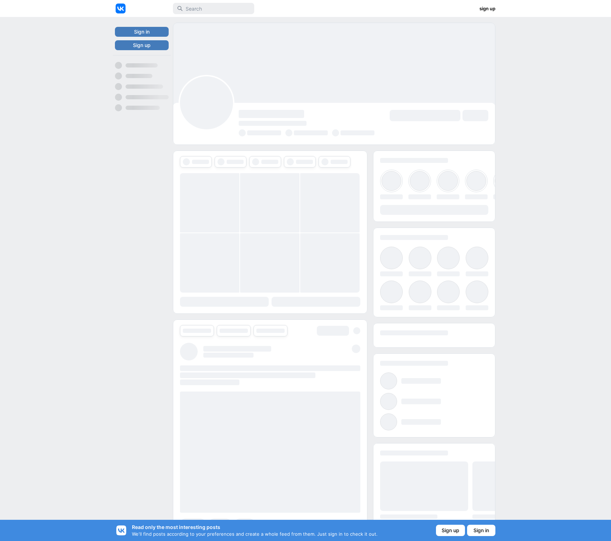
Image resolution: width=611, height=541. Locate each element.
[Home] (120, 8)
